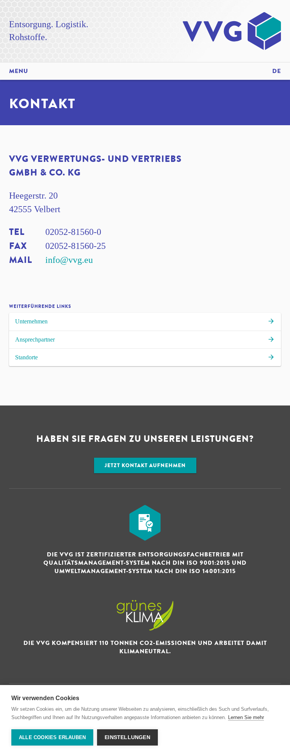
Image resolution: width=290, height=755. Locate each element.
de (276, 71)
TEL (17, 232)
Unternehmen (31, 321)
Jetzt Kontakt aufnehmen (145, 465)
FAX (18, 246)
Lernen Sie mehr (246, 717)
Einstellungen (127, 737)
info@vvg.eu (69, 260)
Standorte (26, 357)
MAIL (20, 260)
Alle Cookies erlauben (52, 737)
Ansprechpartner (35, 339)
